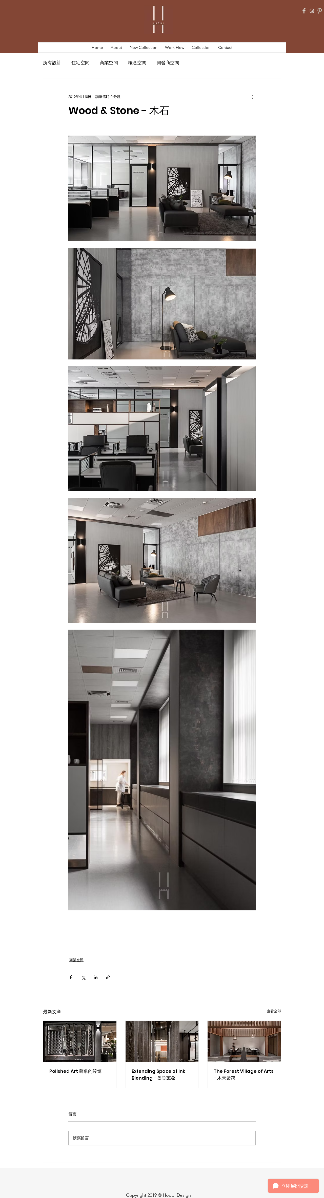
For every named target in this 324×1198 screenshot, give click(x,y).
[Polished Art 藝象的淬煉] (79, 1041)
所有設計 (52, 63)
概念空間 (137, 63)
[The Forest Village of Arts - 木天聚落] (244, 1041)
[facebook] (304, 11)
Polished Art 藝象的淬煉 (75, 1071)
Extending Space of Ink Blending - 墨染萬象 (158, 1074)
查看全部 (274, 1011)
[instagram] (312, 11)
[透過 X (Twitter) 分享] (83, 977)
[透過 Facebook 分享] (70, 977)
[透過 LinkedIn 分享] (95, 977)
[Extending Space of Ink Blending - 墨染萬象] (162, 1041)
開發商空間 (167, 63)
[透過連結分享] (108, 977)
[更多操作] (253, 97)
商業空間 (109, 63)
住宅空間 (80, 63)
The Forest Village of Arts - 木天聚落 (244, 1074)
